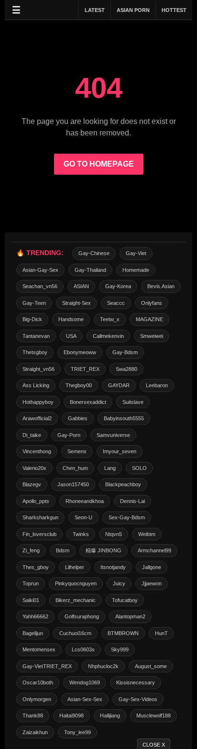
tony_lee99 (77, 732)
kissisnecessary (135, 682)
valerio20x (34, 468)
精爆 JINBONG (103, 550)
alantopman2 (130, 616)
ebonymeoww (80, 352)
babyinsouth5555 (124, 418)
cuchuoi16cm (75, 633)
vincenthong (36, 451)
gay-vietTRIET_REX (47, 666)
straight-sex (76, 303)
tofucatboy (125, 600)
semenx (77, 451)
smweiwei (151, 336)
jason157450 (73, 484)
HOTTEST (174, 10)
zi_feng (31, 550)
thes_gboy (35, 567)
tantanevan (36, 336)
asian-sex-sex (84, 699)
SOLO (139, 468)
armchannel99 (154, 550)
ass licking (35, 385)
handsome (71, 319)
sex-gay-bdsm (127, 517)
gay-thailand (90, 270)
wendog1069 (84, 682)
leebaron (157, 385)
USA (71, 336)
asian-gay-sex (40, 270)
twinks (81, 534)
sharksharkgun (40, 517)
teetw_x (110, 319)
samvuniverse (113, 435)
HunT (161, 633)
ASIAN (81, 286)
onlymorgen (36, 699)
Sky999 (120, 649)
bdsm (62, 550)
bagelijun (32, 633)
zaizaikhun (35, 732)
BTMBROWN (123, 633)
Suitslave (132, 402)
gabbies (78, 418)
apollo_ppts (35, 501)
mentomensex (38, 649)
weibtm (146, 534)
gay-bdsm (125, 352)
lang (110, 468)
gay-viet (136, 253)
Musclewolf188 (153, 715)
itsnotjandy (113, 567)
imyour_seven (119, 451)
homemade (135, 270)
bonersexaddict (88, 402)
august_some (151, 666)
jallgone (151, 567)
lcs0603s (83, 649)
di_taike (31, 435)
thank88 (32, 715)
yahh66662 (35, 616)
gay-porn (68, 435)
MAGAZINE (149, 319)
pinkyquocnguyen (76, 583)
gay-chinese (93, 253)
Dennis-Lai (132, 501)
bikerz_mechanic (75, 600)
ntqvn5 (113, 534)
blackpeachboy (123, 484)
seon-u (83, 517)
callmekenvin (108, 336)
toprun (30, 583)
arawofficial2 (37, 418)
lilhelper (74, 567)
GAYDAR (119, 385)
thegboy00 (79, 385)
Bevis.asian (161, 286)
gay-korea (118, 286)
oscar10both (37, 682)
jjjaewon (152, 583)
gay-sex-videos (138, 699)
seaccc (116, 303)
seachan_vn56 (39, 286)
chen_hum (75, 468)
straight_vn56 (38, 369)
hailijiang (110, 715)
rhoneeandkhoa (85, 501)
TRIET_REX (85, 369)
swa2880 (126, 369)
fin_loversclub (39, 534)
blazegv (31, 484)
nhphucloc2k (103, 666)
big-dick (32, 319)
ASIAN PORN (133, 10)
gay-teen (34, 303)
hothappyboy (38, 402)
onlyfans (151, 303)
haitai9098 (71, 715)
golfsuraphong (82, 616)
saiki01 (30, 600)
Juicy (119, 583)
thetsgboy (34, 352)
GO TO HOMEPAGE (99, 164)
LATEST (95, 10)
